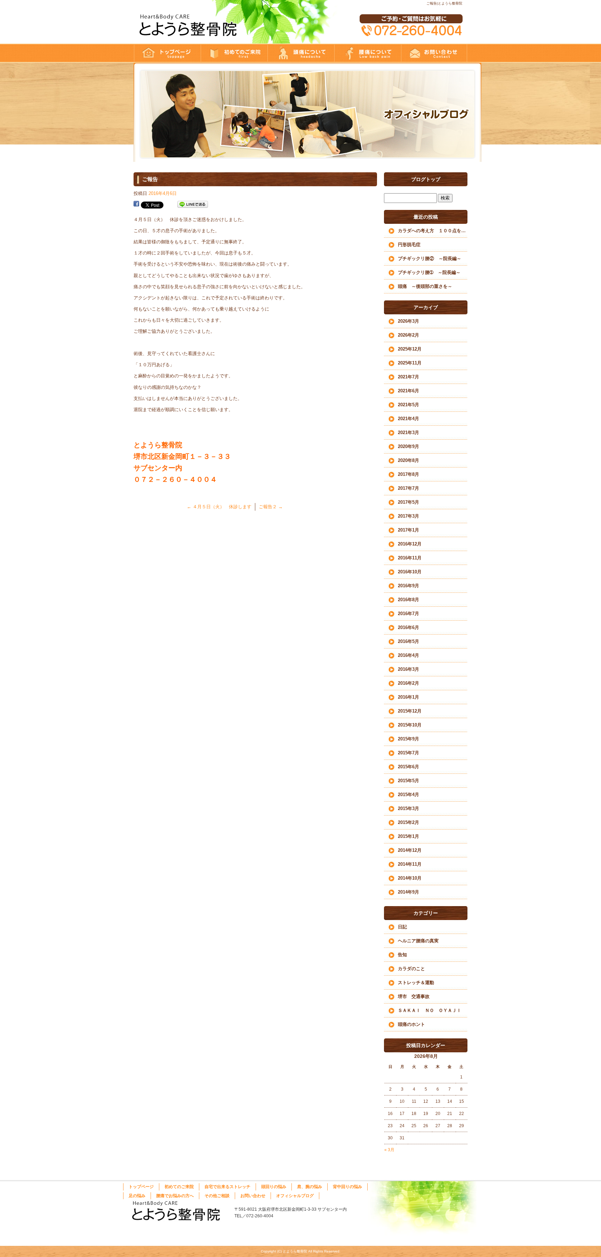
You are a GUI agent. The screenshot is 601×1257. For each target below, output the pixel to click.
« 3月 (389, 1149)
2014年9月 (408, 892)
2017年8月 (408, 474)
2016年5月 (408, 641)
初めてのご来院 (233, 53)
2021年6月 (408, 390)
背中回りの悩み (347, 1186)
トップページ (167, 53)
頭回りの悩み (300, 53)
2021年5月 (408, 404)
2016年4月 (408, 655)
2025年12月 (410, 349)
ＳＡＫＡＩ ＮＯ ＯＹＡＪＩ (429, 1010)
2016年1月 (408, 697)
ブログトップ (425, 179)
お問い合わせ (434, 53)
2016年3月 (408, 669)
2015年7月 (408, 752)
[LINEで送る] (192, 204)
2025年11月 (410, 363)
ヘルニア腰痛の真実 (418, 940)
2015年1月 (408, 836)
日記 (402, 926)
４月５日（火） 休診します (219, 506)
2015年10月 (410, 725)
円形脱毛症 (409, 244)
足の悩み (137, 1195)
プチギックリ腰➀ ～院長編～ (429, 272)
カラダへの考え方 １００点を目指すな (432, 230)
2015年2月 (408, 822)
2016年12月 (410, 544)
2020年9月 (408, 446)
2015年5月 (408, 780)
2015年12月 (410, 711)
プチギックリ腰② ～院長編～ (429, 258)
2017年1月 (408, 530)
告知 (402, 954)
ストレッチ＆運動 (416, 982)
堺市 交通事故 (414, 996)
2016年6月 (408, 627)
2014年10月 (410, 878)
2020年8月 (408, 460)
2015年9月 (408, 738)
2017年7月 (408, 488)
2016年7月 (408, 613)
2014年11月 (410, 864)
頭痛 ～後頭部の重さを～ (425, 286)
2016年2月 (408, 683)
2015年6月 (408, 766)
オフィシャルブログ (295, 1195)
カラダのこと (411, 968)
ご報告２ (271, 506)
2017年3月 (408, 516)
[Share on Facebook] (136, 204)
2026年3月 (408, 321)
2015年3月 (408, 808)
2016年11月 (410, 557)
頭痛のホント (411, 1024)
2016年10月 (410, 571)
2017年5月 (408, 502)
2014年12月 (410, 850)
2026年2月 (408, 335)
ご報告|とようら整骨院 (444, 3)
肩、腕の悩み (309, 1186)
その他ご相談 (217, 1195)
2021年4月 (408, 418)
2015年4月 (408, 794)
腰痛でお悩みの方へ (367, 53)
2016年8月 (408, 599)
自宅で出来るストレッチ (227, 1186)
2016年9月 (408, 585)
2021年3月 (408, 432)
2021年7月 (408, 376)
